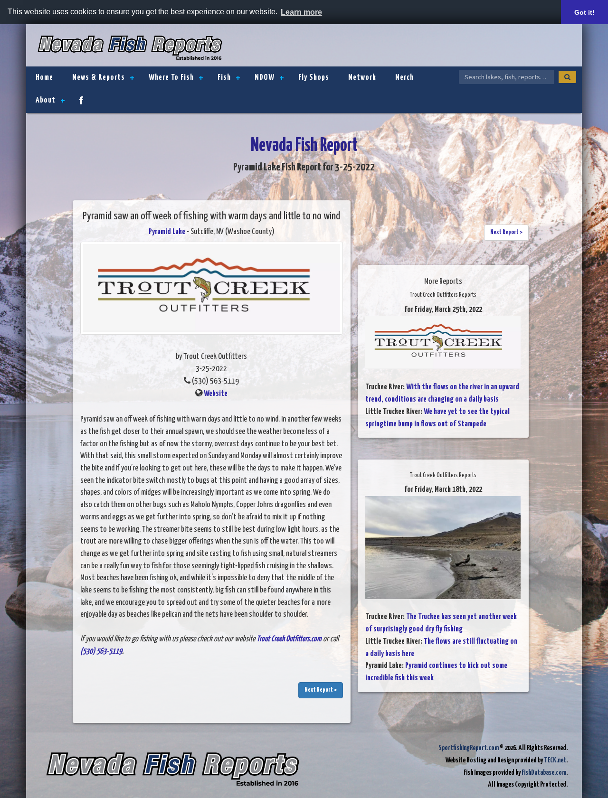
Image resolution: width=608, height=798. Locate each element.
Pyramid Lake (167, 232)
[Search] (567, 77)
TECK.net (555, 760)
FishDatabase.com (544, 772)
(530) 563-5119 (101, 652)
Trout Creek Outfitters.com (289, 639)
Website (216, 394)
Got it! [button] (584, 12)
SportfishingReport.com (468, 747)
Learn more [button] (301, 12)
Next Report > (320, 690)
